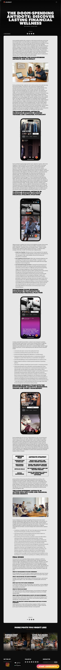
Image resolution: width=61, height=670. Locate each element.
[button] (56, 2)
